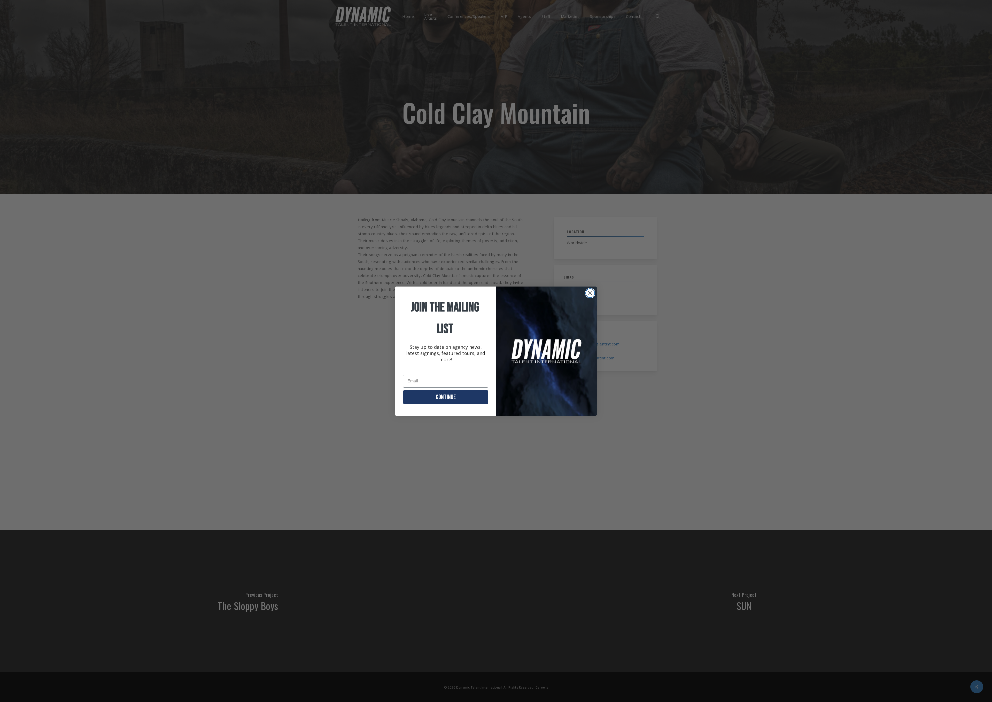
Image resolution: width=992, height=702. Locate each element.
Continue (446, 397)
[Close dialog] (590, 293)
